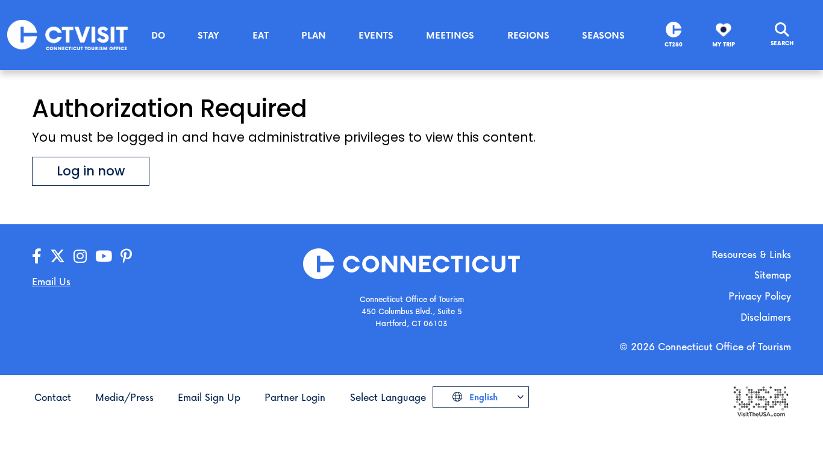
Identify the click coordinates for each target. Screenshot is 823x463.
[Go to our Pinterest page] (126, 256)
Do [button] (158, 35)
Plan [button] (313, 35)
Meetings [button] (450, 35)
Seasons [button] (603, 35)
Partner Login (294, 397)
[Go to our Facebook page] (37, 256)
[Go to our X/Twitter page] (57, 256)
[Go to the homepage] (67, 34)
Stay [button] (208, 35)
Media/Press (124, 397)
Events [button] (375, 35)
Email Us (51, 281)
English (482, 397)
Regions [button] (528, 35)
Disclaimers (765, 316)
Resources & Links (751, 254)
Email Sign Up (209, 397)
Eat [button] (260, 35)
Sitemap (772, 274)
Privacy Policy (759, 295)
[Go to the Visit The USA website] (760, 400)
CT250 (674, 44)
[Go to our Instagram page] (80, 256)
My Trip (723, 44)
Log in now (91, 171)
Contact (52, 397)
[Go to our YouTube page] (103, 256)
